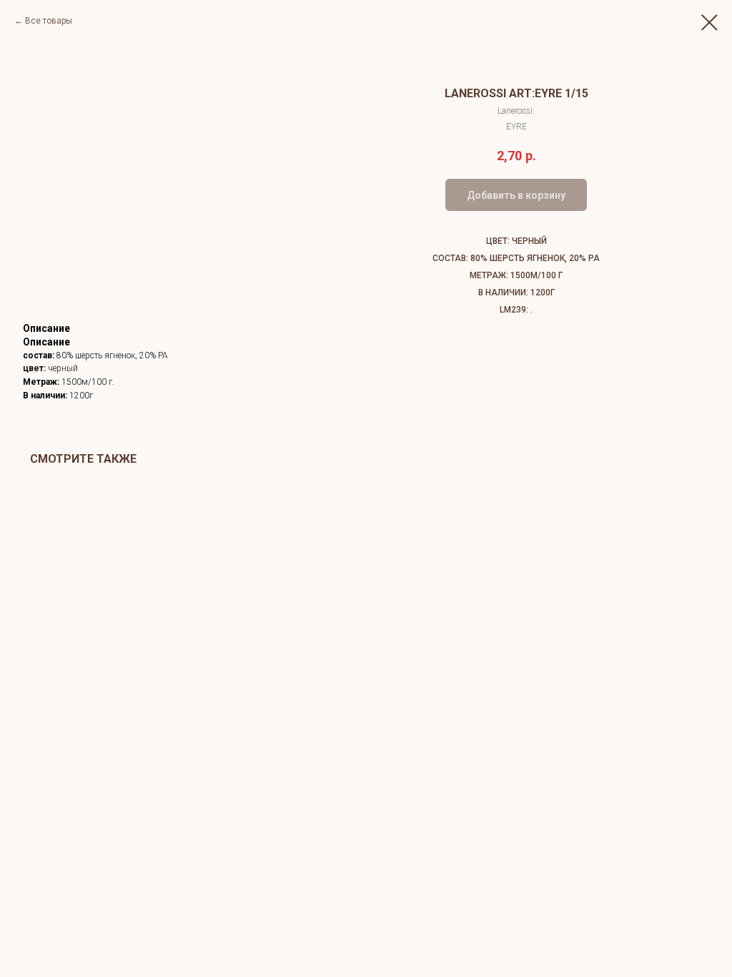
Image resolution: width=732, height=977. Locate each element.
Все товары (48, 21)
